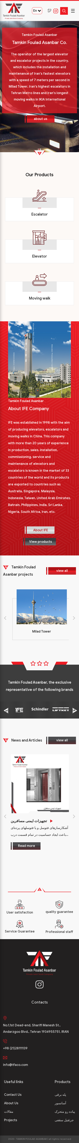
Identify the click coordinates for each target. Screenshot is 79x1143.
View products (40, 542)
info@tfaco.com (15, 1065)
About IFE (40, 530)
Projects (10, 1120)
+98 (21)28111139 (15, 1048)
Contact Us (12, 1095)
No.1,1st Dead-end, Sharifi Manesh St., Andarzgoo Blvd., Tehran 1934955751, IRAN (36, 1028)
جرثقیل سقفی (64, 1120)
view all (62, 571)
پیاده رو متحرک (65, 1112)
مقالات (8, 1112)
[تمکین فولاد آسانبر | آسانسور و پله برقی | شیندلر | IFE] (14, 11)
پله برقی (60, 1095)
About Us (11, 1103)
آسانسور (60, 1103)
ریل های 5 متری (44, 821)
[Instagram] (54, 11)
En (35, 11)
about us (40, 119)
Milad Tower (39, 632)
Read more (48, 853)
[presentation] (5, 617)
